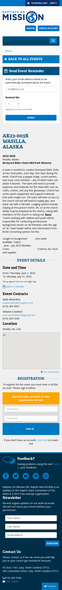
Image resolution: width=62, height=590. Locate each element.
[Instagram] (46, 476)
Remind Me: (13, 97)
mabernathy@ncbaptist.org (18, 302)
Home (8, 51)
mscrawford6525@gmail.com (19, 315)
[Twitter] (16, 476)
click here (42, 440)
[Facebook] (6, 476)
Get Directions (51, 372)
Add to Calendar (15, 286)
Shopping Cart (39, 3)
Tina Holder (12, 581)
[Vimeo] (36, 476)
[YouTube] (26, 476)
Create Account (48, 28)
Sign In (31, 28)
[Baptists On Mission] (31, 17)
